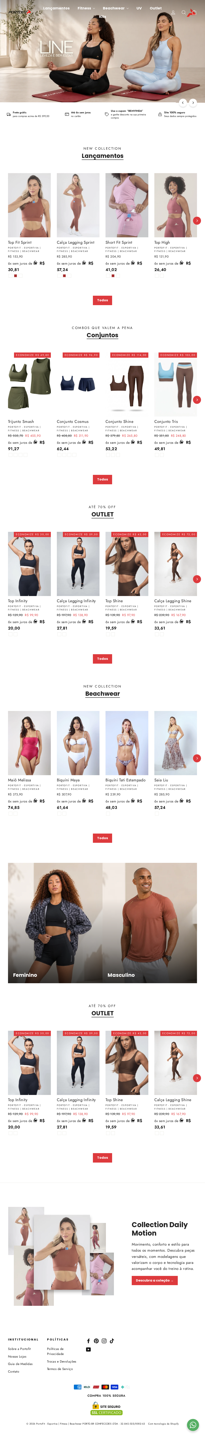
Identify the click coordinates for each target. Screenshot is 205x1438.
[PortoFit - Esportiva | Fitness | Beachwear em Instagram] (104, 1340)
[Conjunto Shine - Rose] (108, 455)
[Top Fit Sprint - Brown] (15, 275)
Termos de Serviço (60, 1369)
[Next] (193, 103)
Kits (102, 16)
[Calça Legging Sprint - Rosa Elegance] (69, 275)
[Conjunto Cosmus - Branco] (64, 455)
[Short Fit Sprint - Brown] (113, 275)
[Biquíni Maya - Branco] (59, 813)
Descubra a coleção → (155, 1280)
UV (139, 8)
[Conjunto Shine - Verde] (118, 455)
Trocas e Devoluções (61, 1361)
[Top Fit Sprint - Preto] (10, 275)
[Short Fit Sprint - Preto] (108, 275)
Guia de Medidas (20, 1364)
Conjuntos (102, 335)
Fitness (85, 8)
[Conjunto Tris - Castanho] (157, 455)
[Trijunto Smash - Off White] (15, 455)
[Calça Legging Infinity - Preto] (59, 634)
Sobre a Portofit (19, 1349)
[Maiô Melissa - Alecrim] (15, 813)
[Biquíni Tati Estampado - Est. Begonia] (108, 813)
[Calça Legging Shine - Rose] (157, 634)
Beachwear (114, 8)
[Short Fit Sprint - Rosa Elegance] (118, 275)
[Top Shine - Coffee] (113, 634)
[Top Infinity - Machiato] (15, 634)
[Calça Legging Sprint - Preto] (59, 275)
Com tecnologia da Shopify (163, 1424)
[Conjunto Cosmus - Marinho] (69, 455)
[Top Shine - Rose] (108, 634)
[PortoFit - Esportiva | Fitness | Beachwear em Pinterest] (96, 1340)
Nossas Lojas (17, 1356)
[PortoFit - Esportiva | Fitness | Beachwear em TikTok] (112, 1340)
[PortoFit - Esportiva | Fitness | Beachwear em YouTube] (88, 1349)
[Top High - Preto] (157, 275)
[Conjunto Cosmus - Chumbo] (74, 455)
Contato (13, 1371)
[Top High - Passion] (162, 275)
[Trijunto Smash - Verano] (25, 455)
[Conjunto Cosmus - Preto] (59, 455)
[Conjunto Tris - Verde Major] (162, 455)
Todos (102, 300)
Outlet (156, 8)
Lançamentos (56, 8)
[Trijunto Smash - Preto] (10, 455)
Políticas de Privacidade (55, 1351)
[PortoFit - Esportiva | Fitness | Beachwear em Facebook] (88, 1340)
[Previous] (183, 103)
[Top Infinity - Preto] (10, 634)
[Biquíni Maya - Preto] (64, 813)
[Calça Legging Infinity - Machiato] (64, 634)
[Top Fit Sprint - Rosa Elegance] (20, 275)
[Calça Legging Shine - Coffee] (162, 634)
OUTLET (102, 514)
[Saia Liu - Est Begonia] (157, 813)
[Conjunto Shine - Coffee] (113, 455)
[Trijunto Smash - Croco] (20, 455)
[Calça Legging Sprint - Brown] (64, 275)
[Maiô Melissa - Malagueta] (10, 813)
